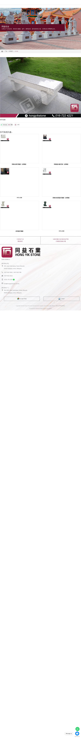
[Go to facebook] (77, 733)
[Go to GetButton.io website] (77, 736)
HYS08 (16, 51)
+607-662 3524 (8, 276)
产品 (6, 51)
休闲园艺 (11, 51)
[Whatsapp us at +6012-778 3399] (13, 280)
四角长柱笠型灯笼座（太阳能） (61, 198)
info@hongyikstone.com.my (11, 284)
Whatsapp (5, 125)
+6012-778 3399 (8, 280)
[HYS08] (40, 87)
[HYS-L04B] (61, 216)
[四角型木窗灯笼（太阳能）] (61, 149)
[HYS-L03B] (19, 182)
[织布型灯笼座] (19, 216)
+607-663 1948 (8, 272)
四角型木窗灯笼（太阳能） (61, 164)
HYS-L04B (61, 231)
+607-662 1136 (17, 272)
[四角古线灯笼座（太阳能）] (19, 149)
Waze (62, 299)
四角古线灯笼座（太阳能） (19, 164)
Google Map (23, 299)
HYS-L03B (19, 198)
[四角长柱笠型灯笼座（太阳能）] (61, 182)
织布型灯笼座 (19, 231)
